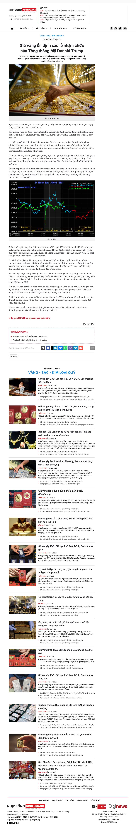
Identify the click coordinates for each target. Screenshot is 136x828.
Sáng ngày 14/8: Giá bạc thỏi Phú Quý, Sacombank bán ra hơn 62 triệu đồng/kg (67, 725)
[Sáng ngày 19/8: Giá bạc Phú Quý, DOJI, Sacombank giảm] (22, 554)
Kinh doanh (60, 28)
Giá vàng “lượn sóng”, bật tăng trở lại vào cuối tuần (57, 665)
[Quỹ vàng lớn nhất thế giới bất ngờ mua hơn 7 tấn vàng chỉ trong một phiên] (22, 630)
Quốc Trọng (43, 385)
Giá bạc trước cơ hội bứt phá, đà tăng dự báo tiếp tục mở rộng (61, 698)
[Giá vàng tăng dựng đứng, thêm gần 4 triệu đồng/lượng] (22, 499)
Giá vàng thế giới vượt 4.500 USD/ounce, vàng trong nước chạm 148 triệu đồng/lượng (66, 408)
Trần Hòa (42, 413)
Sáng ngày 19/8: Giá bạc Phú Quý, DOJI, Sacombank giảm (60, 484)
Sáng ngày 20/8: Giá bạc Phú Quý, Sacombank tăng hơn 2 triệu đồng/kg (64, 397)
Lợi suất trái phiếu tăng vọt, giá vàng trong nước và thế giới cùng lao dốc (64, 511)
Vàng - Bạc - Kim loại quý (52, 36)
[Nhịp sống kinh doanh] (26, 806)
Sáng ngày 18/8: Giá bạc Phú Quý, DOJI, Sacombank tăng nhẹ (61, 481)
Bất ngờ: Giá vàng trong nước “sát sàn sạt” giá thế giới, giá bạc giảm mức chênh (67, 399)
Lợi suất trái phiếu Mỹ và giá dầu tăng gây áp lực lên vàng (65, 599)
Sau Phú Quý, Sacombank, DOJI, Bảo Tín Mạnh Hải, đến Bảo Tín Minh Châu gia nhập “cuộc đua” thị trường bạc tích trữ (66, 694)
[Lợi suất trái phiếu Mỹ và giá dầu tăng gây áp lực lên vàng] (22, 605)
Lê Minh (41, 525)
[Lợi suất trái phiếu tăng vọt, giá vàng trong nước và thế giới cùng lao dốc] (22, 577)
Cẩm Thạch (42, 438)
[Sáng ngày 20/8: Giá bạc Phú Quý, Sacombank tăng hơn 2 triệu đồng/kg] (22, 469)
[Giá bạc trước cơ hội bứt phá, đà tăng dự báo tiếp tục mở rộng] (22, 713)
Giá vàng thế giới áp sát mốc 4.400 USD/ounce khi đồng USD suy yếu (64, 612)
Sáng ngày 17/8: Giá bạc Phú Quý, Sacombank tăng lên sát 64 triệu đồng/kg (66, 727)
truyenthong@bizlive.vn (20, 814)
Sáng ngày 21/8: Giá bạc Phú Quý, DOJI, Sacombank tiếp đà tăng (65, 380)
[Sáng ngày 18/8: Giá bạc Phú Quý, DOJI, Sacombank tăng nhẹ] (22, 683)
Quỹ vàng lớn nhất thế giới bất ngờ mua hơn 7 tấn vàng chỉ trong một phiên (63, 624)
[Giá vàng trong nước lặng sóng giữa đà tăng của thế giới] (22, 658)
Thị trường (57, 800)
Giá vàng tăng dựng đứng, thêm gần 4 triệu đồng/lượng (58, 422)
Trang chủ (44, 800)
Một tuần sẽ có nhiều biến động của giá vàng (30, 336)
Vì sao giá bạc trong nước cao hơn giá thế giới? (56, 783)
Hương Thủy (43, 741)
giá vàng (13, 356)
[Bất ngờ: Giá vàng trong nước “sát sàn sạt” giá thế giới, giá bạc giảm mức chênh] (22, 440)
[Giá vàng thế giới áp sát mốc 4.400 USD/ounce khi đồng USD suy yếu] (22, 743)
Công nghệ (79, 28)
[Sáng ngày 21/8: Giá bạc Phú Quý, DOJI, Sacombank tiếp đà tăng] (22, 387)
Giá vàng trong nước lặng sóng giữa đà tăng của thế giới (59, 509)
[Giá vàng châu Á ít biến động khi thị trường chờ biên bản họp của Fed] (22, 527)
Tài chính (41, 28)
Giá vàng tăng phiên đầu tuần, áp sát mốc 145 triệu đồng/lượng (61, 587)
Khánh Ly (42, 603)
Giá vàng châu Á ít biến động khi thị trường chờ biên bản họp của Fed (65, 520)
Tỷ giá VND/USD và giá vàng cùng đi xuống (30, 318)
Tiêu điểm (23, 28)
